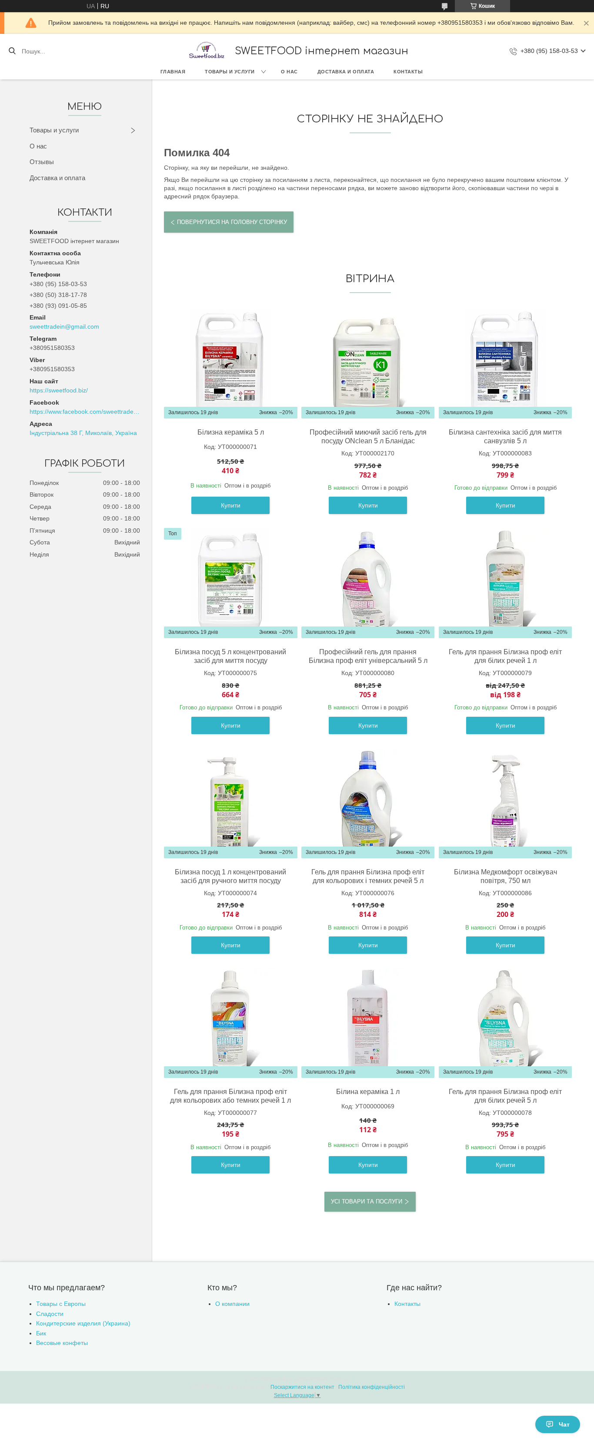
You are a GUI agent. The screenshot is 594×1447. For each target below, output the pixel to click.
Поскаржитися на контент (302, 1387)
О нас (289, 71)
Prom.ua (339, 1379)
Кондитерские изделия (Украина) (83, 1323)
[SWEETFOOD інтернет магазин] (206, 51)
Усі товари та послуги (366, 1201)
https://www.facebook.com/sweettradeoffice (85, 411)
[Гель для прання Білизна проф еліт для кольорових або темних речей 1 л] (230, 1023)
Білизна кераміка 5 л (230, 432)
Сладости (49, 1313)
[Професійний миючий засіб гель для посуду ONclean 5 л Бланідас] (368, 363)
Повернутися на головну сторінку (232, 222)
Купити (230, 505)
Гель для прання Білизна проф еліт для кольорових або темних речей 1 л (230, 1096)
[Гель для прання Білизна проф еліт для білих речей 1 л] (505, 583)
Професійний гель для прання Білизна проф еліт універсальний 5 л (368, 656)
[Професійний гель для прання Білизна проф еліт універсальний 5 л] (368, 583)
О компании (232, 1303)
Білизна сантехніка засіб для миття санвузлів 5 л (505, 436)
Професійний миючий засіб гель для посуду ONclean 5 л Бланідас (368, 436)
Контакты (408, 71)
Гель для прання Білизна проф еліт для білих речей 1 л (505, 656)
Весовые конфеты (62, 1342)
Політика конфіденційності (371, 1387)
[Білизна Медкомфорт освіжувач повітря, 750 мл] (505, 803)
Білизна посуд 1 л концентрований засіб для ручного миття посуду (230, 876)
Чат (564, 1424)
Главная (173, 71)
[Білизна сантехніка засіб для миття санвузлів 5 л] (505, 363)
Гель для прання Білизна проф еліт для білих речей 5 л (505, 1096)
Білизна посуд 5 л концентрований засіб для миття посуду (230, 656)
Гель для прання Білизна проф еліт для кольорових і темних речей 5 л (367, 876)
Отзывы (42, 161)
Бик (41, 1333)
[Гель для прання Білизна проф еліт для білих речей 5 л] (505, 1023)
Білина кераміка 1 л (368, 1091)
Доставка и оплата (345, 71)
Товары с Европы (61, 1303)
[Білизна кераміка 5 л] (230, 363)
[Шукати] (12, 51)
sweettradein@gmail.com (64, 326)
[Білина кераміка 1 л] (368, 1023)
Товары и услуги (230, 71)
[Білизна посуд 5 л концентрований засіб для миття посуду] (230, 583)
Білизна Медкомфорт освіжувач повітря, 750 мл (505, 876)
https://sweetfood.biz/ (59, 390)
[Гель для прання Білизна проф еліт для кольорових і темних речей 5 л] (368, 803)
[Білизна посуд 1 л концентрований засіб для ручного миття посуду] (230, 803)
